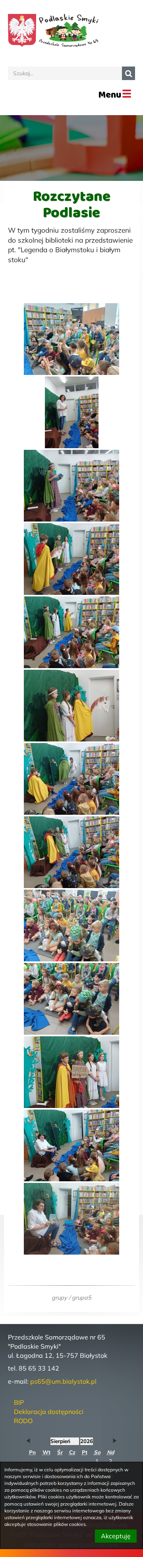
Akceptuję (116, 1536)
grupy (59, 1297)
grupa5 (81, 1297)
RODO (23, 1421)
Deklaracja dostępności (48, 1412)
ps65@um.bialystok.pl (63, 1381)
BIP (19, 1402)
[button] (28, 1441)
